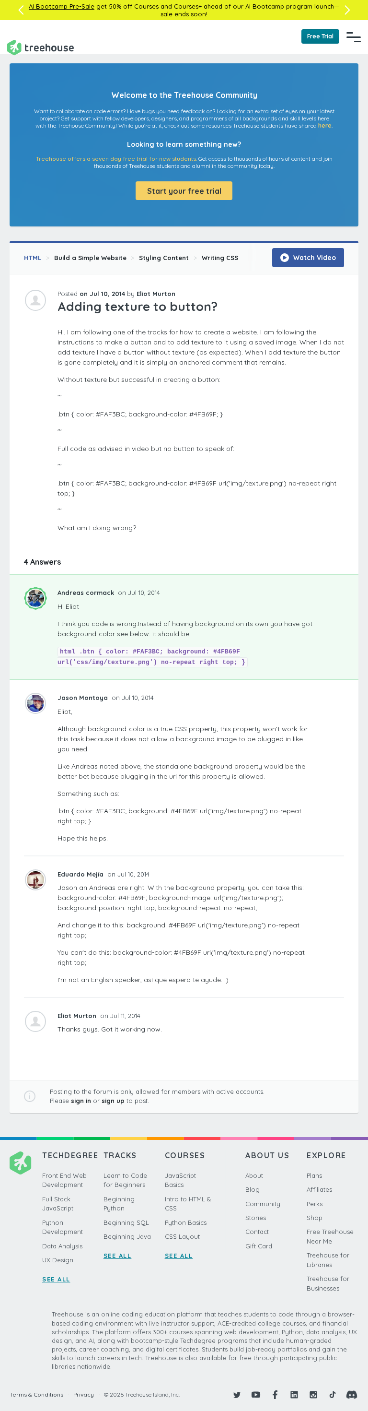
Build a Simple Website (90, 257)
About (254, 1175)
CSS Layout (182, 1236)
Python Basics (186, 1222)
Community (262, 1204)
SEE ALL (56, 1279)
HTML (32, 257)
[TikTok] (332, 1394)
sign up (113, 1100)
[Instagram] (313, 1394)
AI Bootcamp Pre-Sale (61, 6)
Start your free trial (184, 191)
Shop (314, 1217)
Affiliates (319, 1189)
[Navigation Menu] (353, 37)
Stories (255, 1217)
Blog (252, 1189)
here (325, 125)
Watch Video (313, 257)
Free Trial (320, 36)
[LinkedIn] (294, 1394)
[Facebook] (275, 1394)
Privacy (83, 1394)
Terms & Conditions (36, 1394)
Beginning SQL (126, 1222)
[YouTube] (256, 1394)
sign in (81, 1100)
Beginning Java (127, 1236)
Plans (314, 1175)
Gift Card (258, 1246)
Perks (314, 1204)
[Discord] (351, 1394)
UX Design (57, 1260)
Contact (257, 1231)
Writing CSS (220, 257)
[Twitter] (236, 1394)
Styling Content (164, 257)
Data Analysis (62, 1246)
